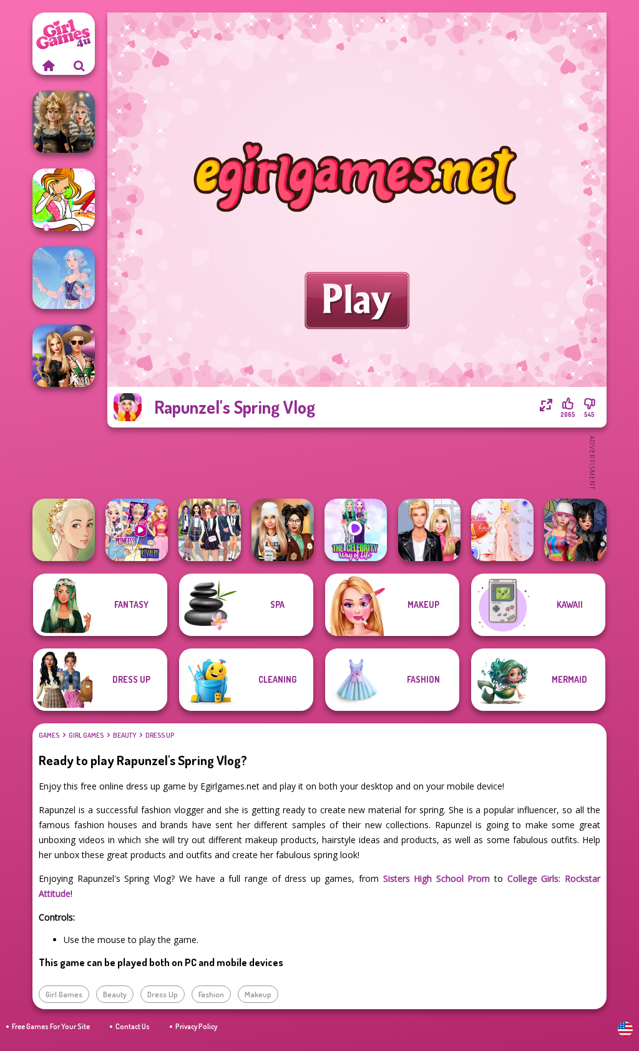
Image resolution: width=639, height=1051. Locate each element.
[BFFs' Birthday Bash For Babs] (63, 356)
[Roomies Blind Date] (429, 530)
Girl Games (86, 735)
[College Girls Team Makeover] (209, 530)
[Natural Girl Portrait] (63, 530)
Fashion (211, 994)
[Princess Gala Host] (502, 530)
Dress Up (159, 735)
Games (49, 735)
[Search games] (79, 65)
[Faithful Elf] (63, 278)
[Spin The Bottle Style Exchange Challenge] (575, 530)
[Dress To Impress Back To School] (282, 530)
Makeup (258, 994)
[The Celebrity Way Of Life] (355, 530)
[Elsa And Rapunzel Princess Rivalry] (136, 530)
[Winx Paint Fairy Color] (63, 200)
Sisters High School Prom (436, 878)
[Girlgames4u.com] (48, 65)
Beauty (124, 735)
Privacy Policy (196, 1026)
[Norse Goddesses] (63, 121)
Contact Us (132, 1026)
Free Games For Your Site (51, 1026)
